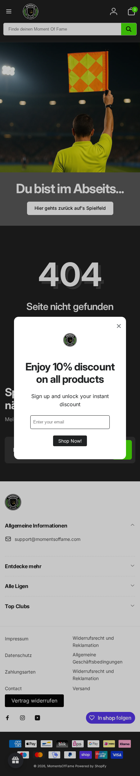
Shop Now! (70, 441)
